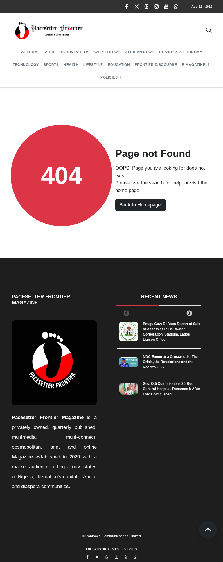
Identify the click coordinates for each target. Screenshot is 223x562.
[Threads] (147, 6)
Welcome (30, 52)
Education (119, 65)
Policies (109, 77)
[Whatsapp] (176, 6)
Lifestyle (93, 65)
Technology (26, 65)
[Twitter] (137, 6)
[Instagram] (156, 6)
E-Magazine (193, 65)
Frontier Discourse (156, 65)
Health (71, 65)
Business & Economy (180, 52)
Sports (51, 65)
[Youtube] (166, 6)
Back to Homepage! (140, 205)
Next (188, 313)
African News (139, 52)
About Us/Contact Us (67, 52)
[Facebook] (127, 6)
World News (107, 52)
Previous (125, 313)
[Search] (209, 30)
